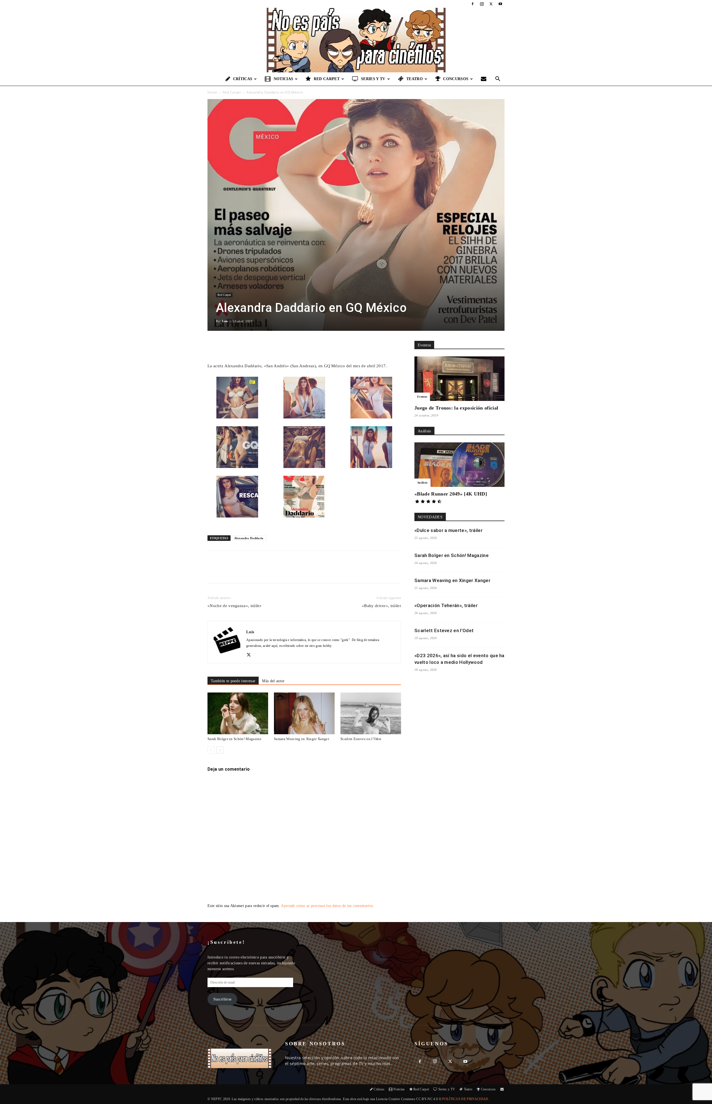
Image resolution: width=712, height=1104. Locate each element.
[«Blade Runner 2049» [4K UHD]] (459, 464)
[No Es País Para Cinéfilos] (356, 40)
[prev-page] (210, 749)
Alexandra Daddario (249, 538)
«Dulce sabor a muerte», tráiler (448, 530)
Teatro (414, 79)
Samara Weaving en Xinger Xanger (301, 739)
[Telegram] (297, 571)
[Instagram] (482, 4)
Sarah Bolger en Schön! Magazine (234, 739)
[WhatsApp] (272, 571)
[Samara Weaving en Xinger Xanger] (304, 713)
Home (212, 92)
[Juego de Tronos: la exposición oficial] (459, 378)
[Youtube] (500, 4)
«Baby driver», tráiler (381, 605)
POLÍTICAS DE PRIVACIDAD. (465, 1099)
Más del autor (273, 681)
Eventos (422, 396)
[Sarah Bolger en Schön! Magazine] (237, 713)
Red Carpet (327, 79)
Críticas (243, 79)
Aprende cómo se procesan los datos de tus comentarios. (327, 906)
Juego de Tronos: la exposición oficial (456, 408)
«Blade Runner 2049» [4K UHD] (450, 494)
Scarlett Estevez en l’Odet (360, 739)
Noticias (283, 79)
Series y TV (373, 79)
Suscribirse (222, 999)
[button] (498, 79)
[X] (491, 4)
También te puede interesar (233, 681)
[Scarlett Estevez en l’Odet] (370, 713)
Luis (225, 321)
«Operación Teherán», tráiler (446, 605)
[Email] (285, 571)
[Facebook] (472, 4)
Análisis (422, 482)
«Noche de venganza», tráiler (234, 605)
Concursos (455, 79)
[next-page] (219, 749)
